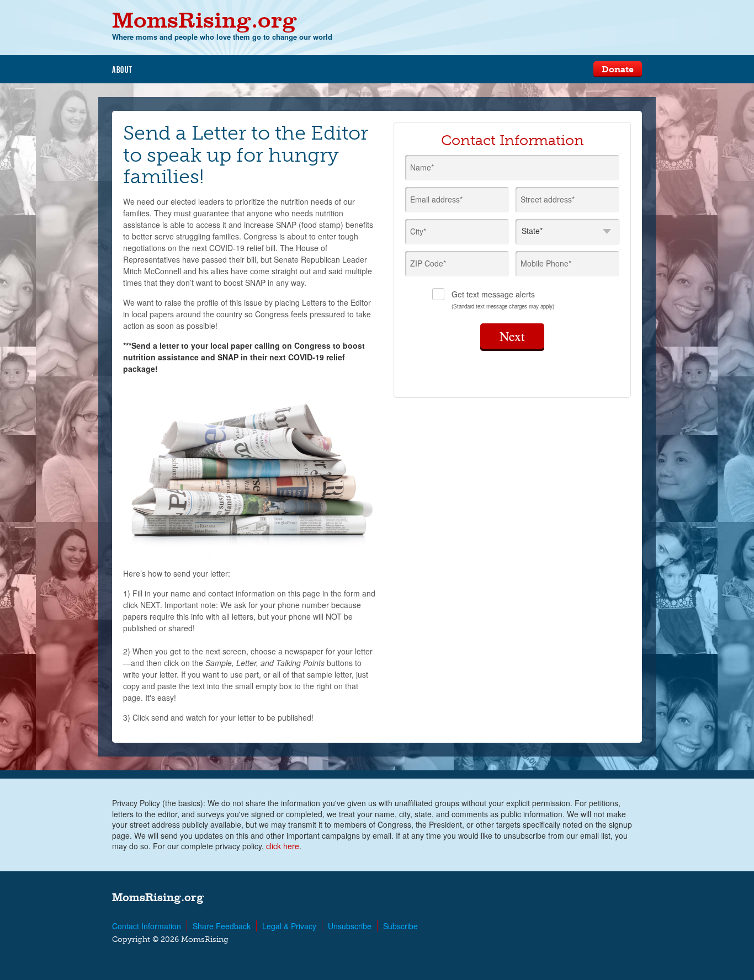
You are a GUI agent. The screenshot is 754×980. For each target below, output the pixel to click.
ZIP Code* (428, 263)
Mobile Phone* (546, 263)
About (122, 69)
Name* (422, 167)
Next (512, 336)
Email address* (436, 199)
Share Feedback (222, 925)
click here (282, 845)
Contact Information (146, 925)
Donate (618, 69)
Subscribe (400, 925)
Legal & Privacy (289, 925)
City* (418, 231)
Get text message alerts (503, 299)
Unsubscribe (349, 925)
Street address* (548, 199)
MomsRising (204, 19)
